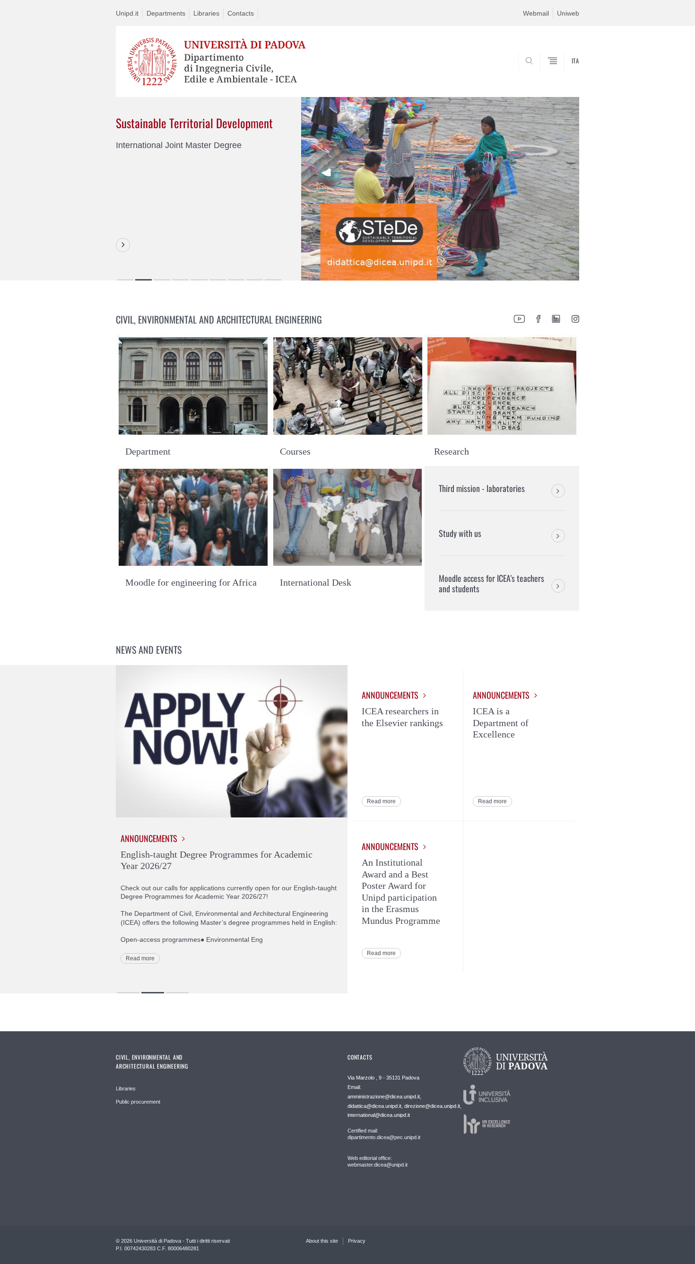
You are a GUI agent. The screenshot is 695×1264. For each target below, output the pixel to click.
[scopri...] (123, 245)
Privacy (356, 1241)
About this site (322, 1241)
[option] (347, 188)
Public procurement (138, 1102)
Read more (140, 958)
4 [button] (180, 280)
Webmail (536, 13)
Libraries (206, 13)
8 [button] (254, 280)
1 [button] (125, 280)
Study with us (460, 533)
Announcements (149, 838)
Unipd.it (127, 13)
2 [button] (143, 280)
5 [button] (199, 280)
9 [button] (273, 280)
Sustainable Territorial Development (194, 123)
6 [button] (217, 280)
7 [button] (236, 280)
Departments (166, 13)
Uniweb (568, 13)
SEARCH (562, 74)
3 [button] (162, 280)
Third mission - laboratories (482, 488)
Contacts (240, 13)
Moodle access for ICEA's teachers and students (491, 583)
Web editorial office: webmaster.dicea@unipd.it (378, 1161)
